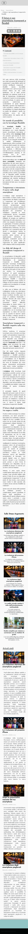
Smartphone (9, 10)
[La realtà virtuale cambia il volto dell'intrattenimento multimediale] (14, 595)
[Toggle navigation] (4, 2)
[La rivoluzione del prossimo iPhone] (14, 547)
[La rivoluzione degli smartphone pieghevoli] (14, 571)
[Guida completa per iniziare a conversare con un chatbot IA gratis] (14, 623)
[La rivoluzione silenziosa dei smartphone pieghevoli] (14, 523)
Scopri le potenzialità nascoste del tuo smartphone (11, 800)
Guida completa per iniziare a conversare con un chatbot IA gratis (14, 632)
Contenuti (7, 51)
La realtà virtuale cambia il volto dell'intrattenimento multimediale (14, 605)
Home (2, 10)
